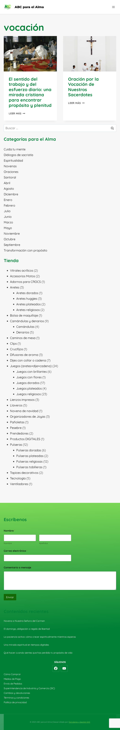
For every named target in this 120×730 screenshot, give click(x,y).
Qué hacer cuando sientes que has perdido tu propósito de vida (38, 652)
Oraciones (11, 172)
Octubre (9, 239)
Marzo (8, 222)
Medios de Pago (12, 678)
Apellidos (43, 543)
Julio (7, 211)
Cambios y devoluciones (17, 692)
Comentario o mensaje (17, 567)
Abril (7, 183)
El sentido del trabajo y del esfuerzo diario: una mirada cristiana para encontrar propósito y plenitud (30, 92)
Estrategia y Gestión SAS (79, 722)
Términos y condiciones (16, 697)
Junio (8, 217)
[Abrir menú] (113, 7)
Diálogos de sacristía (18, 155)
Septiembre (12, 245)
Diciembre (11, 194)
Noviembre (12, 233)
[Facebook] (55, 668)
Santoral (10, 177)
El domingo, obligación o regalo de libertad (27, 628)
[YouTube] (64, 668)
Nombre (8, 543)
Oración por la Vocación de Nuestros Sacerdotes (83, 87)
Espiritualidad (13, 160)
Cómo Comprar (12, 674)
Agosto (9, 188)
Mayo (8, 228)
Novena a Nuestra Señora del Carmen (24, 620)
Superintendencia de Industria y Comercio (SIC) (29, 688)
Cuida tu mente (14, 149)
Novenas (10, 166)
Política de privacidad (15, 702)
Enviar (10, 597)
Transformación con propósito (25, 250)
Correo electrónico (16, 550)
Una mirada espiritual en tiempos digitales (26, 644)
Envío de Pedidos (13, 683)
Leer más (17, 113)
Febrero (9, 205)
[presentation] (30, 53)
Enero (8, 200)
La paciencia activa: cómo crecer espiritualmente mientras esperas (40, 636)
